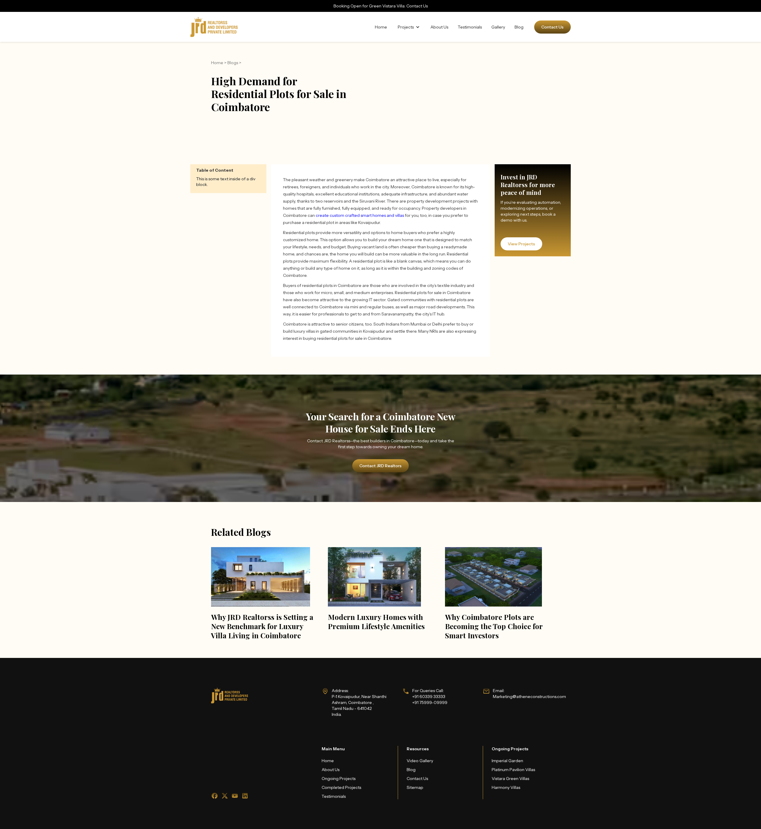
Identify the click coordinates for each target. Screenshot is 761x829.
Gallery (498, 27)
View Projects (521, 244)
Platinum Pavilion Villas (513, 769)
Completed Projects (341, 787)
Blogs (232, 62)
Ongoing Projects (339, 778)
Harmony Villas (506, 787)
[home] (214, 27)
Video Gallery (420, 760)
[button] (409, 27)
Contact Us (552, 27)
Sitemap (415, 787)
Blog (519, 27)
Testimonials (470, 27)
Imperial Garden (507, 760)
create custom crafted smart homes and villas (360, 215)
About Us (439, 27)
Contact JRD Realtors (380, 465)
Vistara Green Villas (510, 778)
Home (381, 27)
